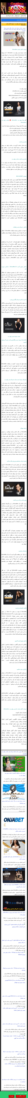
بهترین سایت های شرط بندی (15, 751)
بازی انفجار (17, 15)
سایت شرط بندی (10, 15)
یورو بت (11, 1095)
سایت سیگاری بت (21, 1095)
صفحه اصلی (23, 15)
